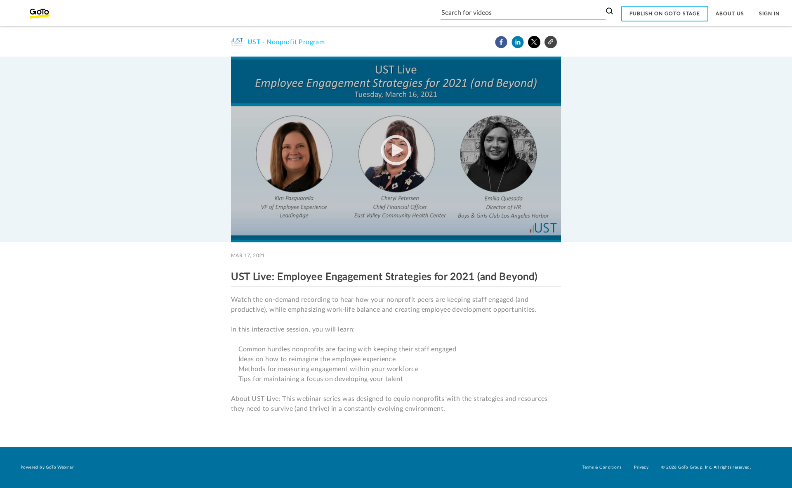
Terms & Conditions (601, 467)
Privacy (641, 467)
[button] (501, 42)
